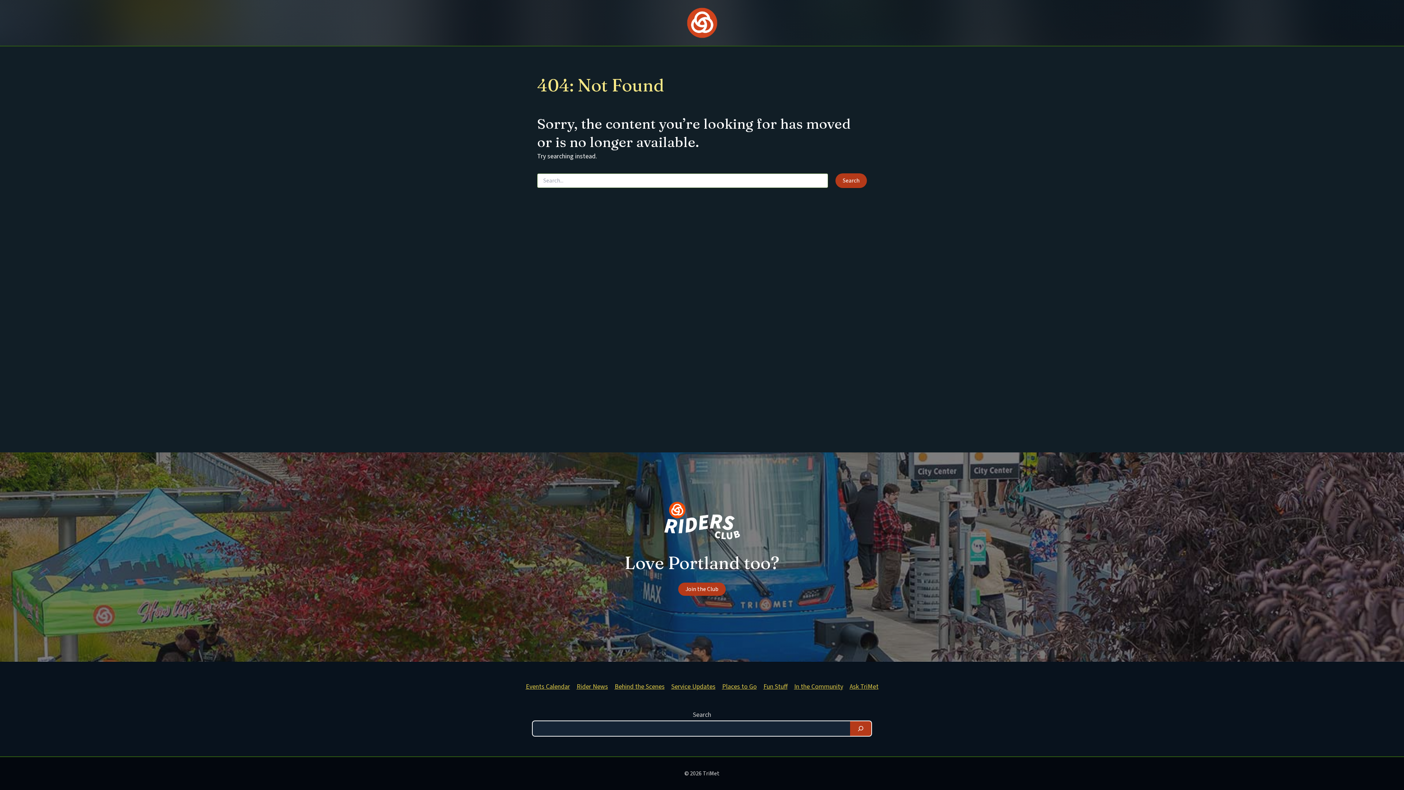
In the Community (818, 686)
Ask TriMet (864, 686)
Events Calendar (548, 686)
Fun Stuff (775, 686)
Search (702, 714)
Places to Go (739, 686)
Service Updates (693, 686)
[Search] (860, 728)
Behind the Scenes (640, 686)
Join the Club (702, 589)
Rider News (592, 686)
